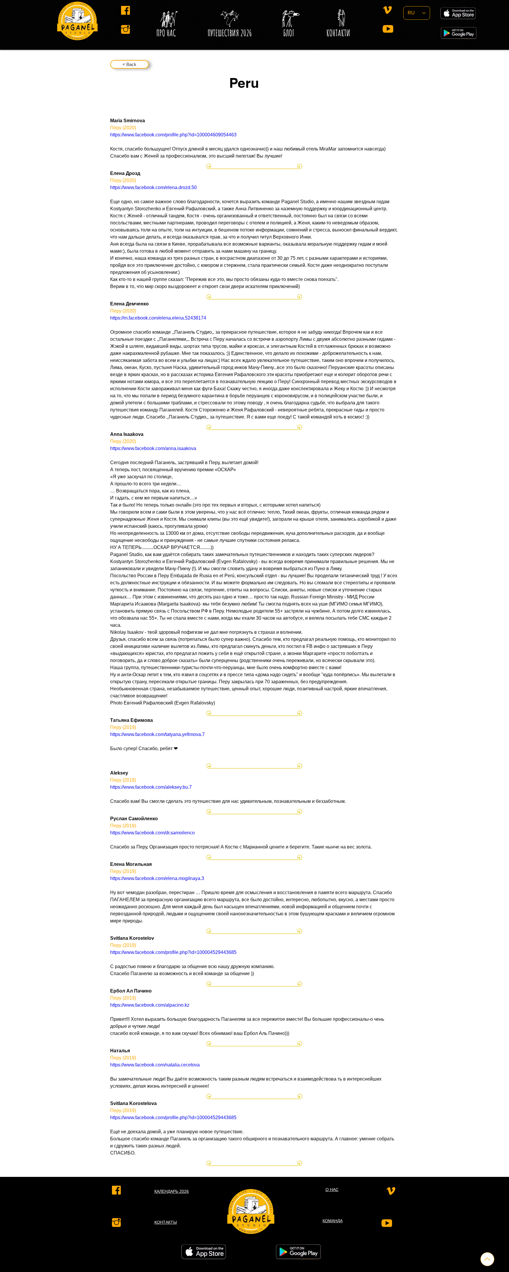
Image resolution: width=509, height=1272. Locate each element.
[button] (288, 33)
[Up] (487, 1259)
